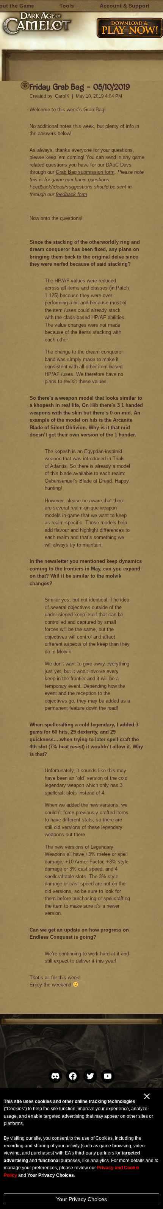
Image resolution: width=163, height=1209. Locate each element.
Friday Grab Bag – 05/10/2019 (80, 86)
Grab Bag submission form (85, 172)
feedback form (71, 194)
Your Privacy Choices (81, 1199)
